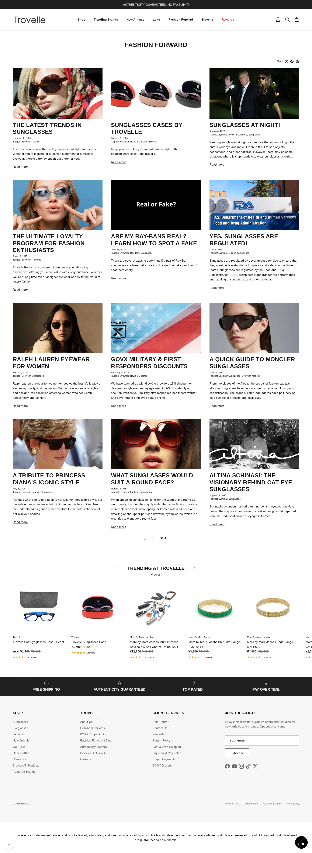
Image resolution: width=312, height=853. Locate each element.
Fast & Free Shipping (166, 746)
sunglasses (272, 156)
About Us (86, 721)
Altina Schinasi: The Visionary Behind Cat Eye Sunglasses (250, 482)
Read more (20, 166)
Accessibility (293, 803)
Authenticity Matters (93, 746)
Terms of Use (232, 803)
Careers (85, 759)
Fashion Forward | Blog (96, 740)
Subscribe (237, 753)
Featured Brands (24, 771)
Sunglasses (255, 134)
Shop (81, 19)
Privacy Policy (251, 803)
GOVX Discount (162, 765)
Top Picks (19, 746)
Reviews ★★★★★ (93, 753)
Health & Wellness (238, 134)
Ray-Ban (134, 253)
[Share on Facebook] (292, 61)
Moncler (256, 376)
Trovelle (207, 19)
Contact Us (159, 728)
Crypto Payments (164, 759)
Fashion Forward (181, 19)
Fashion (36, 141)
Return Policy (161, 740)
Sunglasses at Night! (244, 125)
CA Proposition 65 (272, 803)
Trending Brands (106, 19)
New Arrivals (135, 19)
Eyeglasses (20, 728)
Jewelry (18, 734)
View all (156, 574)
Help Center (160, 721)
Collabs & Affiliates (92, 728)
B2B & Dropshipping (93, 734)
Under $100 (21, 753)
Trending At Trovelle (156, 568)
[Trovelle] (30, 19)
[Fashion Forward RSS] (297, 61)
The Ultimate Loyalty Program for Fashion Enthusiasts (49, 243)
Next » (164, 537)
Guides (232, 253)
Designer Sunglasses (229, 376)
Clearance (20, 759)
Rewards (228, 19)
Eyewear (26, 141)
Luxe (156, 19)
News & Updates (139, 141)
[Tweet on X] (286, 61)
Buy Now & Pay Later (166, 753)
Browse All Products (26, 765)
